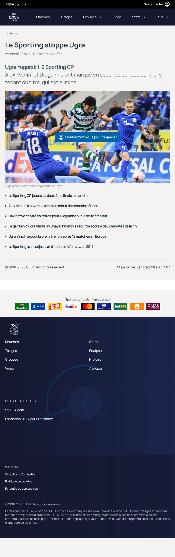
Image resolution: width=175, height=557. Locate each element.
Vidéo (9, 368)
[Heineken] (22, 306)
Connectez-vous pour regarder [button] (91, 137)
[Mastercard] (88, 306)
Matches (12, 341)
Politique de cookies (18, 481)
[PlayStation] (38, 306)
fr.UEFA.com (14, 410)
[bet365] (120, 306)
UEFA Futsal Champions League (14, 17)
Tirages (11, 350)
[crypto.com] (104, 306)
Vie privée (11, 467)
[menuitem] (43, 17)
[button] (92, 17)
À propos (96, 368)
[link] (42, 17)
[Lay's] (55, 306)
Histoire (95, 359)
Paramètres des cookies (21, 488)
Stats (93, 341)
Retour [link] (14, 33)
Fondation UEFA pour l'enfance (29, 419)
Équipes (95, 350)
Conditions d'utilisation (20, 474)
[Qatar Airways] (153, 306)
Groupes (11, 359)
